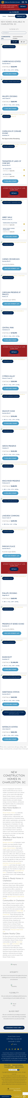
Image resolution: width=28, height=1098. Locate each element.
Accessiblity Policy (8, 1067)
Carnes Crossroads (11, 259)
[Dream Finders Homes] (10, 2)
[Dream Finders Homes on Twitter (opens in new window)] (15, 1049)
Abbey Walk (7, 217)
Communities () (5, 37)
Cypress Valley (8, 376)
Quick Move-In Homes (18, 37)
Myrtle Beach (16, 943)
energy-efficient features (9, 848)
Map (24, 41)
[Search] (26, 2)
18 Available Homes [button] (10, 423)
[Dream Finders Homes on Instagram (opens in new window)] (12, 1049)
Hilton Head (6, 943)
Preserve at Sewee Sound (13, 624)
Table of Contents (19, 1067)
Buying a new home (8, 842)
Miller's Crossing (9, 96)
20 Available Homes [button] (10, 704)
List (15, 41)
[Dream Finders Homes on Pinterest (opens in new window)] (21, 1049)
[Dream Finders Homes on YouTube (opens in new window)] (18, 1049)
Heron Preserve (9, 446)
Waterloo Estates (10, 727)
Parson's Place (8, 546)
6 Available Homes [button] (10, 493)
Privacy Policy (7, 1065)
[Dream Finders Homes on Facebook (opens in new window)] (6, 1049)
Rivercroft (7, 657)
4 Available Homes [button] (10, 73)
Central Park (8, 328)
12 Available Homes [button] (10, 236)
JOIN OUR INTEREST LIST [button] (11, 268)
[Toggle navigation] (23, 2)
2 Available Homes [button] (10, 669)
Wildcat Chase (8, 411)
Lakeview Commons (10, 516)
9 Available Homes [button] (10, 181)
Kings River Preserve (11, 481)
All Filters (13, 12)
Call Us (15, 1044)
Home (4, 16)
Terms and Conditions (17, 1065)
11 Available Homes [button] (10, 388)
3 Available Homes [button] (10, 108)
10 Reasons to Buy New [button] (13, 1027)
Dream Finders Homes (9, 812)
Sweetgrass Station (10, 692)
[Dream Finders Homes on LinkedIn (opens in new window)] (9, 1049)
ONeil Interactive (17, 1090)
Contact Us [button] (21, 16)
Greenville (19, 942)
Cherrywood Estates (11, 61)
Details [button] (22, 6)
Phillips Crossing (9, 593)
